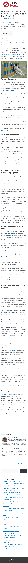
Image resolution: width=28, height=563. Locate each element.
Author (3, 434)
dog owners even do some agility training (11, 54)
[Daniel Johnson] (4, 439)
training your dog (10, 231)
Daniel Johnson (12, 437)
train (2, 130)
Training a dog (5, 310)
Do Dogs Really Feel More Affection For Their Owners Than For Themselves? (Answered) (13, 504)
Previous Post (7, 464)
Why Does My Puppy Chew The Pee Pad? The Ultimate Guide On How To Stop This (12, 547)
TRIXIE (25, 243)
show (9, 33)
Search (3, 468)
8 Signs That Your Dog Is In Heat (11, 481)
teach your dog (12, 350)
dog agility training (19, 58)
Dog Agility (4, 18)
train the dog (14, 94)
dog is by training (20, 42)
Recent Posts (8, 434)
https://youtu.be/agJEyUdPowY (7, 417)
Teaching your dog (6, 394)
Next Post (21, 464)
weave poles (10, 90)
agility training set (20, 256)
